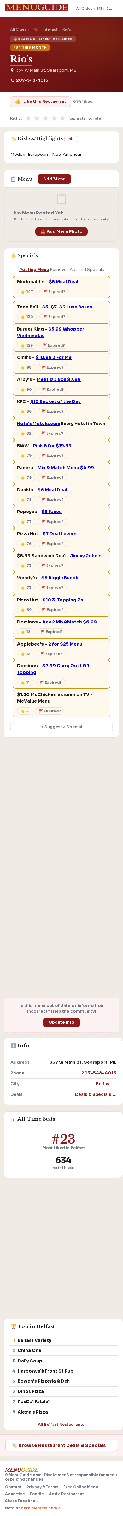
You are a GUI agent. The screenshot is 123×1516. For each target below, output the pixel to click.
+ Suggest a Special (61, 726)
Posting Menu (34, 269)
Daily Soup (30, 1361)
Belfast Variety (34, 1340)
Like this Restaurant (40, 101)
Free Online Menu (80, 1487)
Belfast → (106, 1083)
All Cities (84, 8)
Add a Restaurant (66, 1494)
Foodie (37, 1494)
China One (29, 1350)
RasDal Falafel (34, 1401)
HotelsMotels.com (38, 423)
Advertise (15, 1494)
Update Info (61, 1022)
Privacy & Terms (42, 1487)
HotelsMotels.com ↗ (41, 1508)
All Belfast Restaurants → (63, 1424)
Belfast (113, 8)
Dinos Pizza (31, 1391)
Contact (13, 1487)
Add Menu (54, 179)
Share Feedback (21, 1501)
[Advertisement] (61, 807)
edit (71, 139)
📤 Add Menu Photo (62, 231)
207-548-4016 (32, 80)
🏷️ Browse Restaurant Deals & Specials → (61, 1445)
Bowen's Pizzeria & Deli (44, 1381)
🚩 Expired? (54, 292)
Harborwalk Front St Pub (45, 1371)
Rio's (21, 59)
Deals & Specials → (95, 1094)
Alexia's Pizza (33, 1412)
